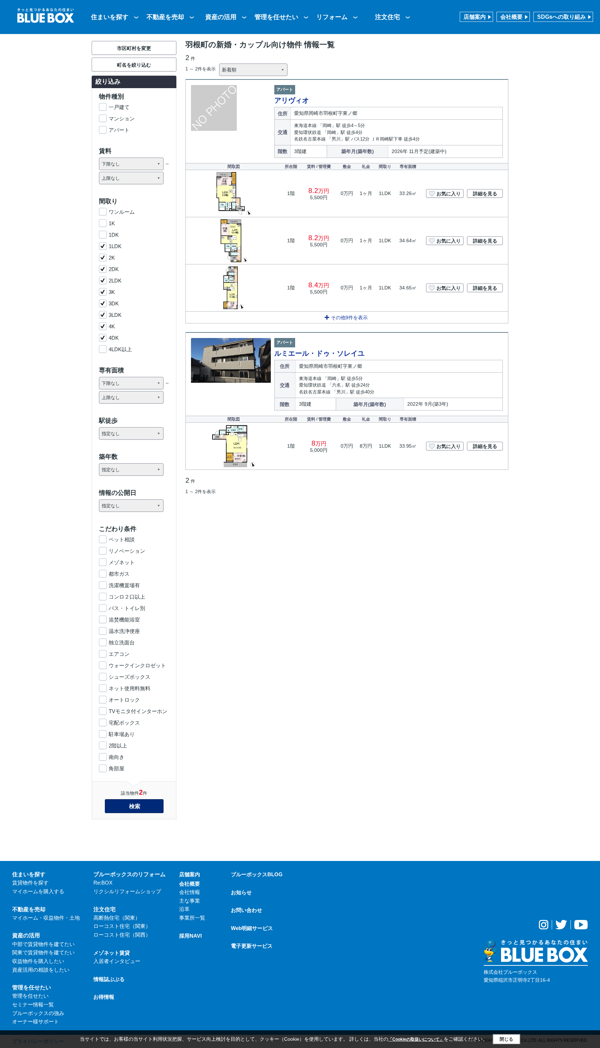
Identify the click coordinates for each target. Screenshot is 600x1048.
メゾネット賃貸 (111, 953)
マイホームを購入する (38, 891)
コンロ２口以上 (127, 597)
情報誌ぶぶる (109, 979)
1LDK (115, 246)
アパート (119, 130)
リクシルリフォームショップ (127, 891)
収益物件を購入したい (38, 961)
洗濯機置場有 (124, 585)
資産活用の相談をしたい (40, 970)
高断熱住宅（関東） (116, 918)
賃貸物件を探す (30, 883)
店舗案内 (475, 17)
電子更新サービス (252, 946)
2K (112, 258)
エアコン (119, 654)
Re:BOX (102, 883)
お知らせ (241, 892)
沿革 (184, 909)
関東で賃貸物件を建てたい (43, 952)
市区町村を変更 (134, 48)
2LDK (115, 281)
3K (112, 292)
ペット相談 (122, 539)
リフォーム (332, 17)
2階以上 (118, 746)
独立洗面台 (122, 642)
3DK (114, 303)
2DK (114, 269)
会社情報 (189, 892)
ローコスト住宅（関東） (122, 926)
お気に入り (448, 193)
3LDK (115, 315)
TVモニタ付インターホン (138, 711)
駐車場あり (122, 734)
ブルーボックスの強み (38, 1013)
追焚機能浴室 (124, 620)
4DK (114, 338)
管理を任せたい (276, 17)
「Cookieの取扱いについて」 (416, 1039)
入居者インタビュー (116, 961)
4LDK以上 (120, 349)
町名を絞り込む (134, 65)
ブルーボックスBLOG (257, 874)
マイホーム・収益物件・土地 (46, 918)
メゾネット (122, 562)
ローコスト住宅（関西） (122, 935)
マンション (122, 118)
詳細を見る (485, 193)
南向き (116, 757)
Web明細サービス (252, 928)
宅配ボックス (124, 723)
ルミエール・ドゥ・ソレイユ (319, 353)
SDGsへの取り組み (561, 17)
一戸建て (119, 107)
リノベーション (127, 551)
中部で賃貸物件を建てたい (43, 944)
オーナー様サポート (35, 1021)
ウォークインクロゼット (137, 665)
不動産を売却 (165, 17)
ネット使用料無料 (129, 688)
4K (112, 326)
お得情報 (103, 997)
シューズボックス (129, 677)
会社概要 (511, 17)
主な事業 (189, 901)
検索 (134, 806)
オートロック (124, 700)
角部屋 (116, 768)
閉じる (506, 1039)
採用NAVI (190, 936)
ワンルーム (122, 212)
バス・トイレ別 (127, 608)
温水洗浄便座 (124, 631)
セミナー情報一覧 (33, 1004)
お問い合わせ (246, 910)
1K (112, 223)
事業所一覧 (192, 918)
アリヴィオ (291, 100)
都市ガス (119, 574)
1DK (114, 235)
